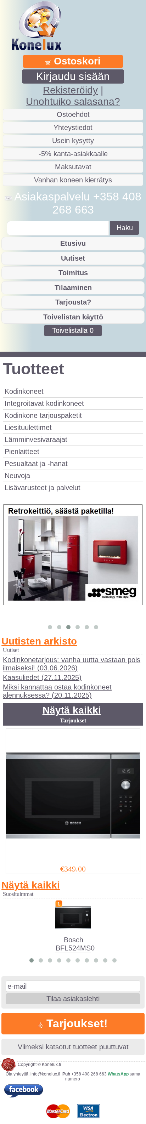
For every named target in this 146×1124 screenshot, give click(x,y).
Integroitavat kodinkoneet (44, 403)
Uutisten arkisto (39, 641)
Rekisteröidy (70, 90)
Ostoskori (76, 61)
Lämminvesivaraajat (36, 439)
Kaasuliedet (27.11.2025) (42, 677)
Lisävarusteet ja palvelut (42, 488)
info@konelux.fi (45, 1074)
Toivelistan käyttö (73, 317)
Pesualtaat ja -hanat (36, 463)
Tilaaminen (73, 287)
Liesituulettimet (28, 427)
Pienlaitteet (22, 451)
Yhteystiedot (73, 127)
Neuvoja (17, 475)
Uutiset (73, 258)
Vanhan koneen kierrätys (73, 180)
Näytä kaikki (72, 710)
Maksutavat (73, 167)
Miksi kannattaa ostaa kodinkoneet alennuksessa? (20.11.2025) (57, 691)
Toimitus (73, 273)
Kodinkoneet (24, 391)
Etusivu (73, 243)
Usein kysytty (73, 140)
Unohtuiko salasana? (73, 101)
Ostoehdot (73, 114)
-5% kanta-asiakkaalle (73, 154)
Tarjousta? (73, 302)
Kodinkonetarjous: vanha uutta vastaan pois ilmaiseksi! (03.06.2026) (71, 664)
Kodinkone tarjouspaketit (43, 415)
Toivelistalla (73, 330)
